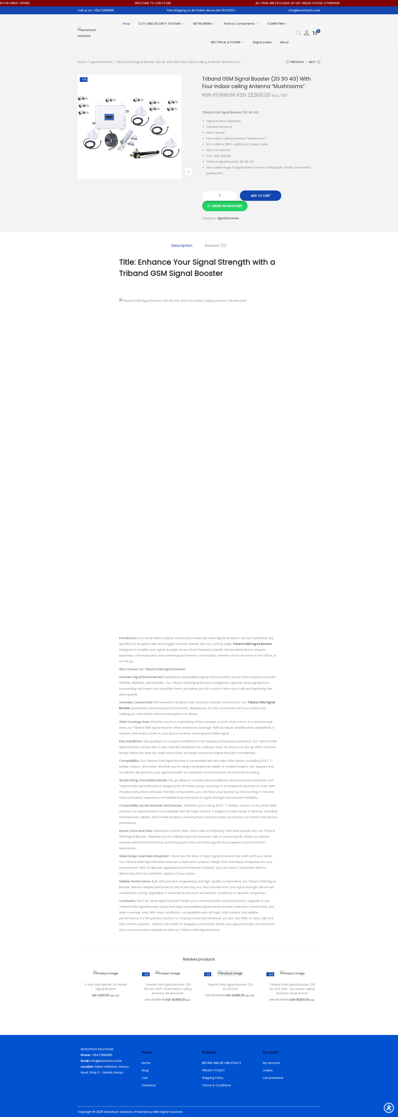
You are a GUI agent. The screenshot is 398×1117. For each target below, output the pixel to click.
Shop (145, 1070)
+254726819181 (101, 1055)
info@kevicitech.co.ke (304, 10)
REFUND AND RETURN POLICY (221, 1063)
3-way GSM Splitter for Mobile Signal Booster (105, 987)
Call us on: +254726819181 (96, 10)
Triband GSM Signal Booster (252, 644)
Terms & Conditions (216, 1085)
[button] (225, 204)
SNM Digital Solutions (167, 1112)
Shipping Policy (212, 1078)
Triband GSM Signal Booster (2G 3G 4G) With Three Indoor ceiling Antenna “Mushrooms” (168, 989)
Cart (145, 1078)
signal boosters (101, 62)
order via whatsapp (227, 206)
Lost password (273, 1078)
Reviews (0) (216, 245)
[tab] (181, 245)
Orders (268, 1070)
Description (181, 245)
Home (82, 62)
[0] (314, 32)
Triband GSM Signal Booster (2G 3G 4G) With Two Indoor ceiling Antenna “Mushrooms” (292, 989)
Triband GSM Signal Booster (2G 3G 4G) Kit (230, 987)
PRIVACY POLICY (213, 1070)
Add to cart (261, 196)
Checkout (149, 1085)
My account (271, 1063)
